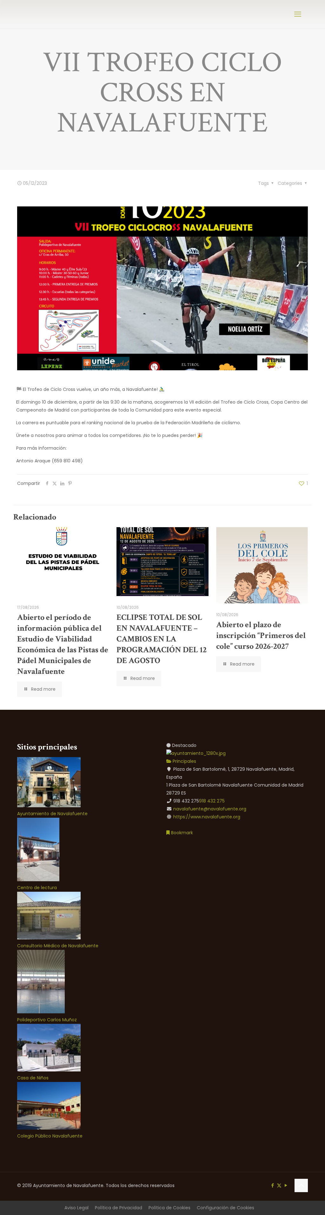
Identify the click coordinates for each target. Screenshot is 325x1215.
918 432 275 (212, 801)
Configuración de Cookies (225, 1208)
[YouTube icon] (285, 1185)
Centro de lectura (37, 887)
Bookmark (181, 832)
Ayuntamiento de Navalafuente (52, 813)
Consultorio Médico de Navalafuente (57, 946)
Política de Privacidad (118, 1208)
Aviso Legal (76, 1208)
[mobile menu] (297, 14)
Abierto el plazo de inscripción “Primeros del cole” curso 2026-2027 (261, 635)
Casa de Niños (33, 1078)
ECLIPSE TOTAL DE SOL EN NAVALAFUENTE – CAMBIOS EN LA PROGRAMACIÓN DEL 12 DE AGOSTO (161, 639)
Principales (183, 761)
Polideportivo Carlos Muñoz (47, 1020)
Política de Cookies (169, 1208)
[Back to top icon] (301, 1185)
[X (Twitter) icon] (279, 1185)
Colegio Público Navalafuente (50, 1136)
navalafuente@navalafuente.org (209, 809)
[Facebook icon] (272, 1185)
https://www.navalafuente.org (206, 817)
